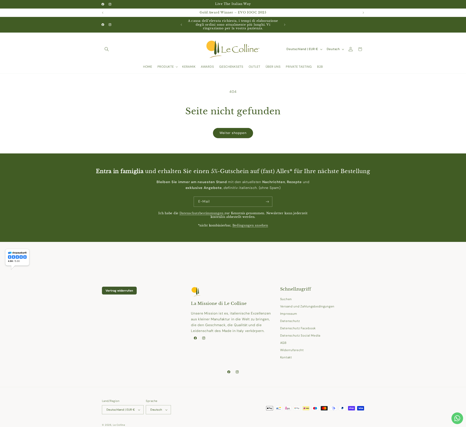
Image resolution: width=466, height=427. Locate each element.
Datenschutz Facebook (298, 328)
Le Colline (119, 424)
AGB (283, 343)
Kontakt (286, 357)
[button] (107, 49)
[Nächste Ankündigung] (363, 13)
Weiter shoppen (233, 133)
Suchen (286, 299)
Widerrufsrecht (292, 350)
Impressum (288, 314)
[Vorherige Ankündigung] (103, 13)
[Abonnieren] (267, 202)
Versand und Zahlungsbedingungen (307, 306)
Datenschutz (290, 321)
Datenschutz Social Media (300, 335)
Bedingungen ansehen (250, 225)
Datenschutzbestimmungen (201, 213)
